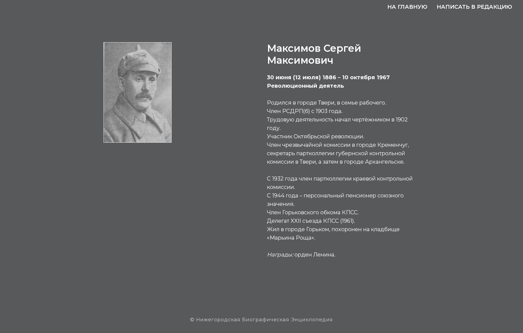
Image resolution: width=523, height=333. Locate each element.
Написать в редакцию (474, 7)
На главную (407, 7)
